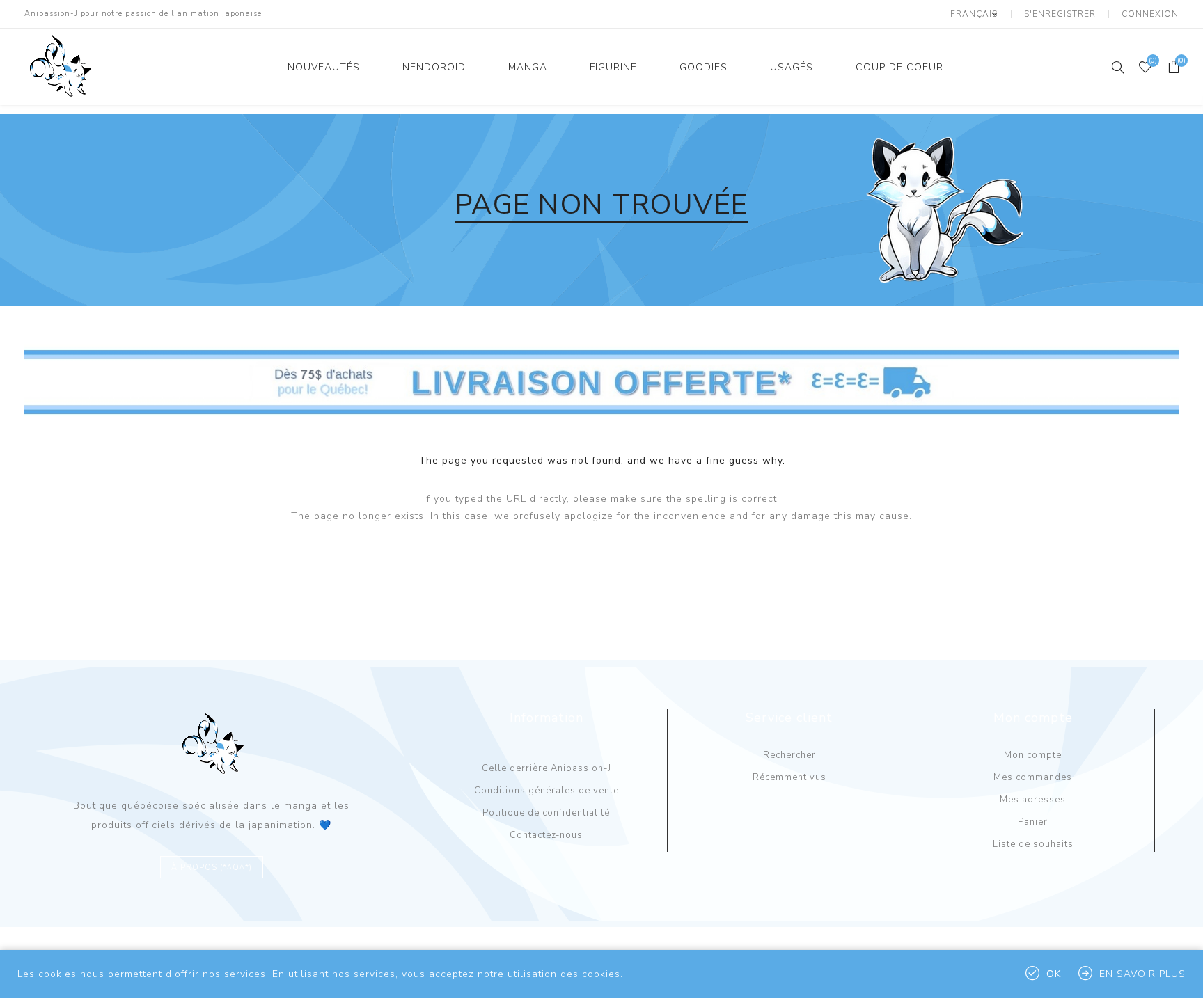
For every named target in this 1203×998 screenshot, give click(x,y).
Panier (1033, 822)
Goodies (703, 67)
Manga (527, 67)
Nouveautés (324, 67)
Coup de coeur (899, 67)
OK (1053, 974)
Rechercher (789, 755)
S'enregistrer (1060, 13)
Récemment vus (789, 777)
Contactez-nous (546, 835)
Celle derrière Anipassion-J (546, 768)
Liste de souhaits (1033, 844)
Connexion (1150, 13)
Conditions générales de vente (546, 790)
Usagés (791, 67)
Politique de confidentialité (546, 813)
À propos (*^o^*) (211, 867)
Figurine (613, 67)
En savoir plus (1142, 974)
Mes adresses (1033, 799)
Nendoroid (434, 67)
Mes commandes (1032, 777)
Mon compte (1033, 755)
